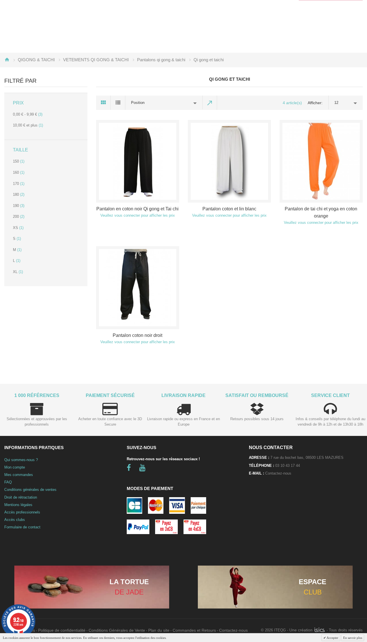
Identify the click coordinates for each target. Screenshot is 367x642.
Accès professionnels (22, 512)
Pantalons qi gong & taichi (161, 59)
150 (18, 161)
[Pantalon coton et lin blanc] (229, 161)
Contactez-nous (278, 473)
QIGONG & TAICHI (36, 59)
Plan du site (158, 630)
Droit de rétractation (20, 497)
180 (18, 194)
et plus (28, 125)
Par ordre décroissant (210, 103)
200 (18, 216)
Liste (118, 103)
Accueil (6, 59)
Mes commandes (18, 475)
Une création (301, 630)
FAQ (8, 482)
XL (18, 272)
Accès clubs (14, 519)
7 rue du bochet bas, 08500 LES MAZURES (306, 457)
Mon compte (14, 467)
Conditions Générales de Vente (117, 630)
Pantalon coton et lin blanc (229, 208)
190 (18, 206)
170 (18, 183)
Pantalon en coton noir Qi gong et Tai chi (137, 208)
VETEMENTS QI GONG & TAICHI (96, 59)
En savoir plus (352, 637)
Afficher (314, 102)
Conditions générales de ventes (30, 489)
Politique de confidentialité (61, 630)
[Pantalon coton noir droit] (137, 287)
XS (18, 228)
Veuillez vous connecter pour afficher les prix (137, 215)
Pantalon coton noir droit (137, 335)
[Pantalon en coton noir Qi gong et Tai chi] (137, 161)
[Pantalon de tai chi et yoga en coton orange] (321, 161)
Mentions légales (18, 505)
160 (18, 172)
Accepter (332, 637)
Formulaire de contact (22, 527)
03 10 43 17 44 (287, 465)
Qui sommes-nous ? (21, 460)
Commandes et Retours (194, 630)
